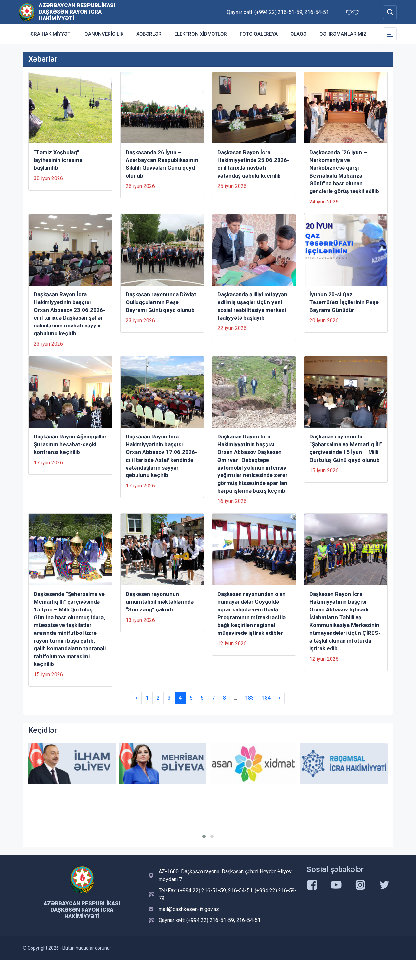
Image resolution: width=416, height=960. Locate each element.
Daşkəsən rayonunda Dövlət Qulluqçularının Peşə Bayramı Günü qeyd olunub (161, 302)
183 (249, 698)
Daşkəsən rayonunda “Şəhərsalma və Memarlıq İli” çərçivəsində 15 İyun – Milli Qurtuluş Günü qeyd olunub (345, 448)
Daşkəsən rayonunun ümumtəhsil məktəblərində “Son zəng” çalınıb (160, 602)
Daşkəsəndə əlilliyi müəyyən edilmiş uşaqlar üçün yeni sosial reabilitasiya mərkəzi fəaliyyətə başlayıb (252, 306)
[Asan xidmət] (253, 763)
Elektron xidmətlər (201, 34)
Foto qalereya (259, 34)
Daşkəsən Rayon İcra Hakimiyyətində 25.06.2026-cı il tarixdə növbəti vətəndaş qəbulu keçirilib (253, 164)
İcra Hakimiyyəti (50, 34)
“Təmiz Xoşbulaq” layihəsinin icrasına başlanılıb (58, 160)
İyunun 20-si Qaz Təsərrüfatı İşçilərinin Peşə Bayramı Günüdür (344, 302)
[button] (204, 836)
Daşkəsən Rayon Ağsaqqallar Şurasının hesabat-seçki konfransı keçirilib (70, 444)
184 (266, 698)
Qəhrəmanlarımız (343, 34)
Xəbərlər (149, 34)
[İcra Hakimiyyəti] (27, 12)
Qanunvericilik (104, 34)
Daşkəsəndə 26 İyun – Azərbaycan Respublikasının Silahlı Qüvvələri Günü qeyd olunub (162, 164)
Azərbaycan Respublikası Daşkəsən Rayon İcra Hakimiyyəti (77, 11)
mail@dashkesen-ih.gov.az (189, 909)
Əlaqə (298, 34)
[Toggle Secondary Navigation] (390, 34)
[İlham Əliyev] (72, 763)
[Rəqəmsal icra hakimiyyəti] (344, 763)
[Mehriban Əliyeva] (162, 763)
